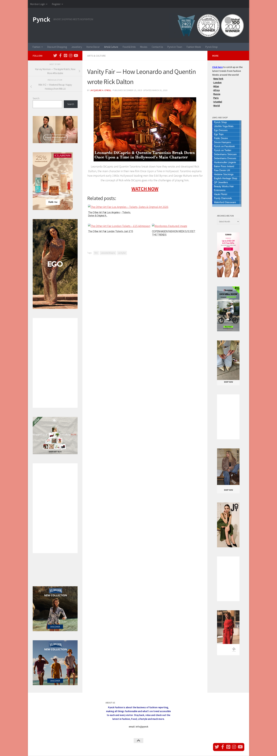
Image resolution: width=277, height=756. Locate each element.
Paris (216, 97)
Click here (217, 67)
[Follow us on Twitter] (55, 55)
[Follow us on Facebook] (60, 55)
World (216, 105)
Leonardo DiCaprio (108, 253)
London (217, 82)
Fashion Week (194, 46)
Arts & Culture (111, 46)
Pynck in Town (174, 46)
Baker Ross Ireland (224, 166)
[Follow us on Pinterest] (65, 55)
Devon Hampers (222, 142)
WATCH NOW (144, 189)
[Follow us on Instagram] (70, 55)
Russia (216, 94)
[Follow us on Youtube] (76, 55)
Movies (143, 46)
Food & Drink (129, 46)
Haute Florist (220, 194)
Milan (216, 86)
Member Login (37, 4)
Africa (216, 90)
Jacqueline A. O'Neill (100, 90)
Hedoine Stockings (224, 174)
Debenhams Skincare (225, 154)
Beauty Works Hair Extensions (224, 188)
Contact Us (157, 46)
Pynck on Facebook (224, 146)
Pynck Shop (211, 46)
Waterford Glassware (225, 202)
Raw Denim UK (222, 170)
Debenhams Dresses (225, 158)
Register (56, 4)
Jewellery (76, 46)
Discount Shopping (57, 46)
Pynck (41, 19)
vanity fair (122, 253)
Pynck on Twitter (222, 150)
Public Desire (221, 138)
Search (36, 98)
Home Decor (93, 46)
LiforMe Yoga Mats (224, 126)
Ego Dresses (221, 130)
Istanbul (217, 101)
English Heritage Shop (225, 178)
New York (218, 78)
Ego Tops (219, 134)
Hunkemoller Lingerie (225, 162)
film (96, 253)
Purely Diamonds (223, 198)
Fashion (36, 46)
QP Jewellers (221, 182)
